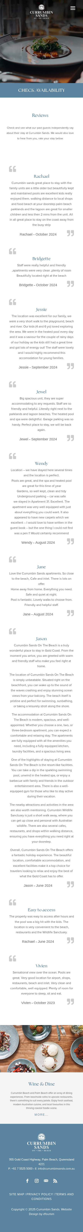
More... (41, 1114)
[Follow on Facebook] (27, 1181)
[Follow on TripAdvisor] (46, 1181)
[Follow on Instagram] (37, 1181)
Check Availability (41, 90)
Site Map (16, 1194)
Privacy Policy (39, 1194)
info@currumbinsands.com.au (56, 1168)
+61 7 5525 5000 (21, 1168)
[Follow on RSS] (55, 1181)
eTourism (48, 1214)
